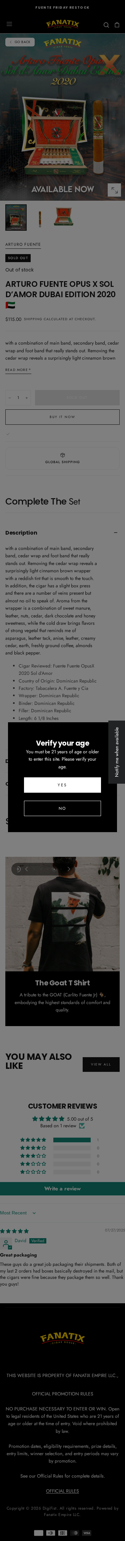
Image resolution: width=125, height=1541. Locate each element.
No (62, 808)
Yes (62, 785)
